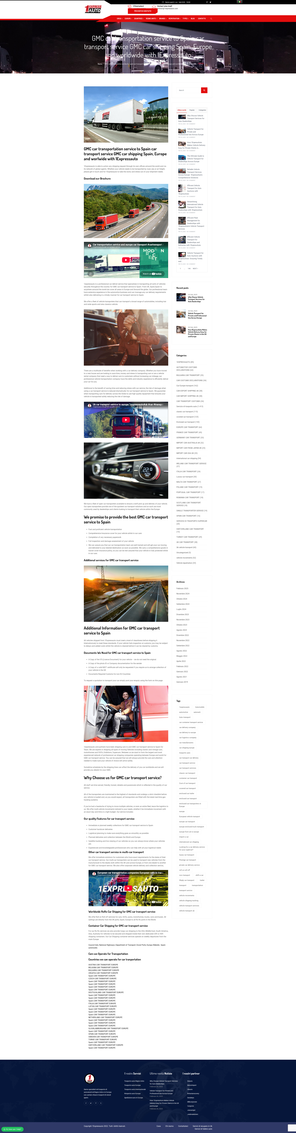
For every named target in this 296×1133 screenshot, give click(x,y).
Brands (162, 18)
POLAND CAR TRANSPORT (187, 487)
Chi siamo (169, 1126)
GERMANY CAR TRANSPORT (188, 438)
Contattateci (183, 1126)
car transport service (187, 763)
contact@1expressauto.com (167, 8)
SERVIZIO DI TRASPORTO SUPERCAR (191, 521)
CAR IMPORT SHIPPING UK (187, 396)
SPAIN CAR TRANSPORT (186, 516)
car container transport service (191, 722)
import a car (184, 837)
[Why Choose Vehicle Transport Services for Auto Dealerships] (182, 117)
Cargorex (190, 1106)
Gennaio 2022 (182, 672)
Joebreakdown (192, 1114)
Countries (138, 18)
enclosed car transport (188, 799)
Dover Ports (141, 945)
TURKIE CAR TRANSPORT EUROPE (102, 1039)
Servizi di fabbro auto (203, 1129)
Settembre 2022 (182, 646)
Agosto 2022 (181, 651)
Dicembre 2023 (182, 614)
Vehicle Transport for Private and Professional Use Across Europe (191, 132)
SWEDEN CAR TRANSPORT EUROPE (103, 1037)
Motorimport (191, 1085)
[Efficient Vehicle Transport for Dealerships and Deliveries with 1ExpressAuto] (182, 239)
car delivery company (187, 727)
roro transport (184, 875)
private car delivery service (189, 865)
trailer (202, 880)
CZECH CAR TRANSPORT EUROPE (102, 978)
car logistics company (187, 738)
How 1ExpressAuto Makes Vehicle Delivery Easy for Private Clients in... (191, 145)
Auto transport (184, 717)
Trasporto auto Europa (132, 1085)
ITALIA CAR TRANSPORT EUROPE (102, 1003)
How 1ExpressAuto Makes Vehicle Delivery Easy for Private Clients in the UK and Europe (197, 333)
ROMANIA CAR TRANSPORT (187, 497)
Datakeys (190, 1098)
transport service (185, 890)
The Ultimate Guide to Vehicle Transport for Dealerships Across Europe (191, 159)
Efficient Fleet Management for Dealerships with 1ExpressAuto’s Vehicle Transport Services (191, 223)
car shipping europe (186, 748)
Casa (159, 1126)
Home (100, 64)
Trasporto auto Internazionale (135, 1089)
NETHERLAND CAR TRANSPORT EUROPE (105, 1017)
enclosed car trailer (186, 793)
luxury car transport (186, 855)
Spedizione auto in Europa (133, 1098)
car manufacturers (186, 743)
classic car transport (184, 412)
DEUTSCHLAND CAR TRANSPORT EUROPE (106, 992)
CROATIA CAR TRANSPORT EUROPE (103, 973)
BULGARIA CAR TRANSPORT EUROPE (103, 970)
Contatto (202, 18)
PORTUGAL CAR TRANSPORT (188, 492)
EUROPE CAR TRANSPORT (187, 427)
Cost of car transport (187, 783)
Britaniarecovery (193, 1093)
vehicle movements (184, 558)
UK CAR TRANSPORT (185, 542)
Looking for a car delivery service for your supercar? (192, 848)
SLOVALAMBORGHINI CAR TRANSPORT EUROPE (108, 1028)
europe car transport (187, 822)
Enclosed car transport (185, 422)
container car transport (188, 778)
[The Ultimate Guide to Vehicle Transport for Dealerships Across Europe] (182, 157)
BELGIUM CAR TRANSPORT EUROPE (103, 967)
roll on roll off (184, 870)
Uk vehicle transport (184, 547)
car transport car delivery (188, 758)
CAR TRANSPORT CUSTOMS (188, 401)
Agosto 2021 (181, 677)
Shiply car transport (186, 880)
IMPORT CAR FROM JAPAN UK (189, 448)
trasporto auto (184, 753)
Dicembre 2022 (182, 635)
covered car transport (185, 417)
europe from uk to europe (189, 832)
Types (185, 18)
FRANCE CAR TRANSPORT (187, 432)
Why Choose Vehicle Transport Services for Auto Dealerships (191, 118)
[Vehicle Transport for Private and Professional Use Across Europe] (182, 130)
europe (182, 811)
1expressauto (184, 707)
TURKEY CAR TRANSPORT (187, 537)
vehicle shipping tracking (188, 901)
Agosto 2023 (181, 630)
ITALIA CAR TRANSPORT (186, 471)
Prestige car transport (187, 860)
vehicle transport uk (186, 911)
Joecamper (191, 1110)
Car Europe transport (184, 386)
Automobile (199, 707)
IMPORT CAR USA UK (185, 453)
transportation (197, 885)
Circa (119, 18)
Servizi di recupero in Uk (202, 1126)
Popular (192, 110)
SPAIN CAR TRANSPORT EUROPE (102, 1034)
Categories (202, 110)
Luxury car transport (184, 477)
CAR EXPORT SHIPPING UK (187, 391)
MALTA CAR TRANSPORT (186, 482)
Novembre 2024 (182, 594)
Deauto (190, 1081)
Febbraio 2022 (182, 666)
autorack (197, 712)
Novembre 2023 (182, 620)
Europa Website (153, 945)
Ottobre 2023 (181, 625)
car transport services (187, 768)
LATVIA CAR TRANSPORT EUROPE (102, 1006)
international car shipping (186, 458)
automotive (183, 712)
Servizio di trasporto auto (186, 406)
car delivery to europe (187, 732)
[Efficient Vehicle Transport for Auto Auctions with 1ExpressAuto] (182, 188)
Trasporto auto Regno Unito (134, 1081)
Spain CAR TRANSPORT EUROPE (101, 976)
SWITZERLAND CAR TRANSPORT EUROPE (105, 1045)
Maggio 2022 (181, 656)
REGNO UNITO (151, 18)
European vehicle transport (189, 817)
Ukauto (190, 1089)
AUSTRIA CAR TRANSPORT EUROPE (103, 965)
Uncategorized (182, 552)
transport (182, 885)
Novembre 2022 (182, 640)
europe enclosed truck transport (191, 827)
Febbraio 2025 (182, 588)
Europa (128, 18)
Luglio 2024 (181, 609)
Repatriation (174, 18)
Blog (193, 18)
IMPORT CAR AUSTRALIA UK (188, 443)
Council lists (93, 945)
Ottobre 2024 (181, 599)
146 (189, 268)
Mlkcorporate (192, 1102)
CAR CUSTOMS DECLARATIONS (189, 380)
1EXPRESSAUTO (183, 362)
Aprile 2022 (181, 661)
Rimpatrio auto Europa (132, 1093)
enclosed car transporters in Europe (190, 805)
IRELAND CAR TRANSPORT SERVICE (191, 463)
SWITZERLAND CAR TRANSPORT (190, 529)
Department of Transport (126, 945)
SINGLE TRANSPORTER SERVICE (190, 511)
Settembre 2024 (182, 604)
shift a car (199, 875)
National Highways (107, 945)
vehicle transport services (189, 906)
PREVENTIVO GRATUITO (142, 11)
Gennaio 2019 (182, 682)
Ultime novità (181, 110)
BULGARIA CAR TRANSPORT (188, 375)
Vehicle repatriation (184, 563)
